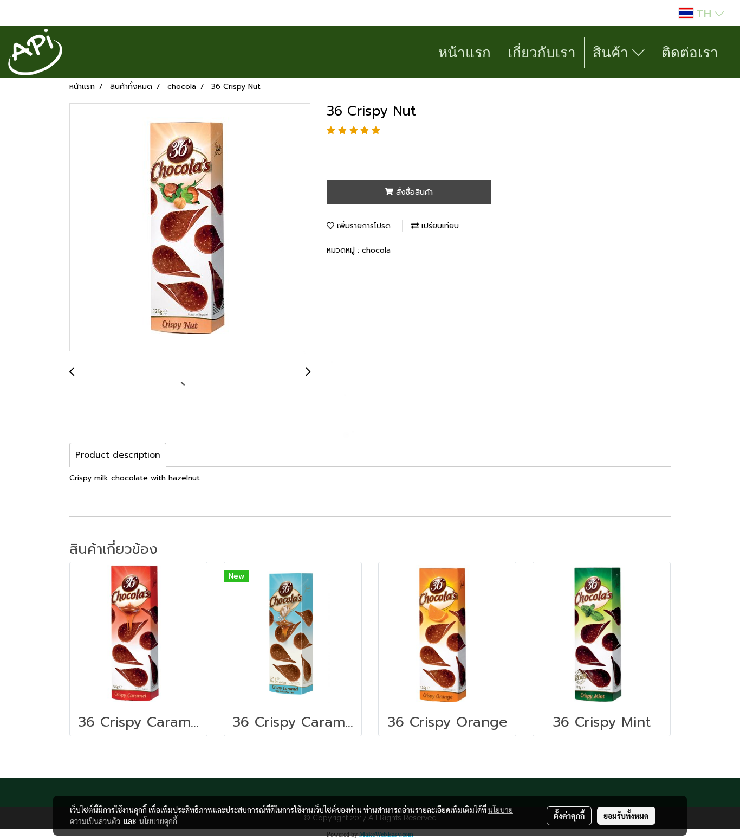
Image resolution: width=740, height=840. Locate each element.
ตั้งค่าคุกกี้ (569, 815)
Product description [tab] (117, 454)
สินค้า (612, 52)
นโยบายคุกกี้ (158, 821)
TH (704, 13)
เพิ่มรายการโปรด (362, 226)
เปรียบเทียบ (439, 226)
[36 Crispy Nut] (190, 228)
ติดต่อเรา (689, 52)
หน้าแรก (464, 52)
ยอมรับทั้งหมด (626, 815)
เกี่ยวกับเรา (542, 52)
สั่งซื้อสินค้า (413, 192)
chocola (376, 250)
